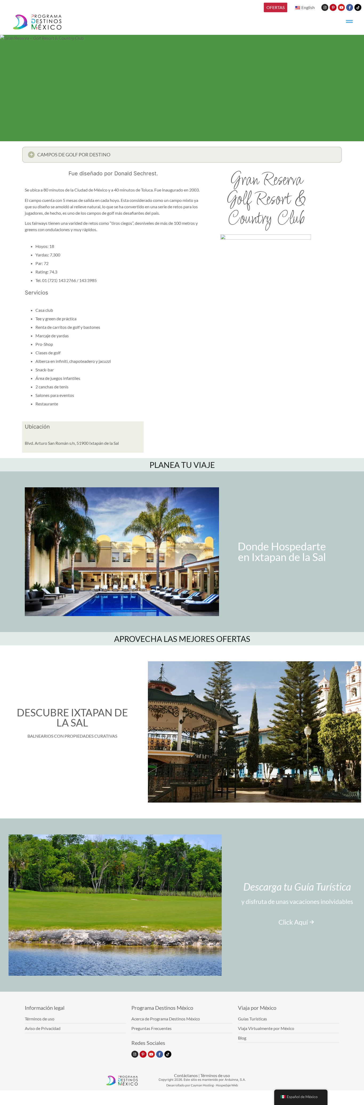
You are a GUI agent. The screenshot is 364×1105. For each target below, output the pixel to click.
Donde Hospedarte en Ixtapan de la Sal (282, 551)
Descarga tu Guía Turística (297, 886)
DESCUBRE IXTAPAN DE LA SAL (72, 717)
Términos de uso (215, 1075)
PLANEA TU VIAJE (182, 465)
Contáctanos (186, 1075)
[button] (182, 155)
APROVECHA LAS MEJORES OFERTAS (182, 638)
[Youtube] (341, 7)
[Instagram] (324, 7)
